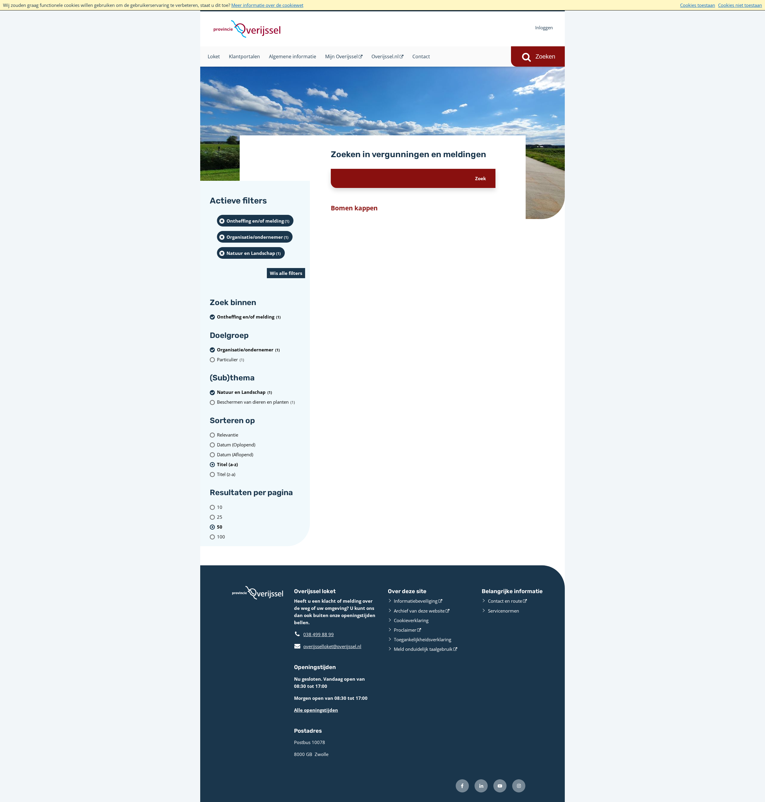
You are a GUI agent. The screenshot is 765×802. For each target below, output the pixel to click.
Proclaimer (405, 630)
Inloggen (544, 27)
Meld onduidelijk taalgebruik (423, 649)
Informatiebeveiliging (415, 601)
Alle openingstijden (316, 710)
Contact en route (505, 601)
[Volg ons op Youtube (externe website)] (500, 785)
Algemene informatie (292, 56)
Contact (421, 56)
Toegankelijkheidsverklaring (422, 639)
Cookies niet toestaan (740, 5)
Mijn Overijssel (341, 56)
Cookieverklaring (411, 620)
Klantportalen (244, 56)
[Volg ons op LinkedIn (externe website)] (481, 785)
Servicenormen (503, 611)
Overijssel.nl (385, 56)
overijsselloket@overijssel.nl (327, 646)
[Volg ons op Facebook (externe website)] (462, 785)
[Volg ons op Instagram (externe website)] (518, 785)
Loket (214, 56)
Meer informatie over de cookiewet (267, 5)
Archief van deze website (419, 611)
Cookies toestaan (697, 5)
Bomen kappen (354, 208)
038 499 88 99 (318, 634)
